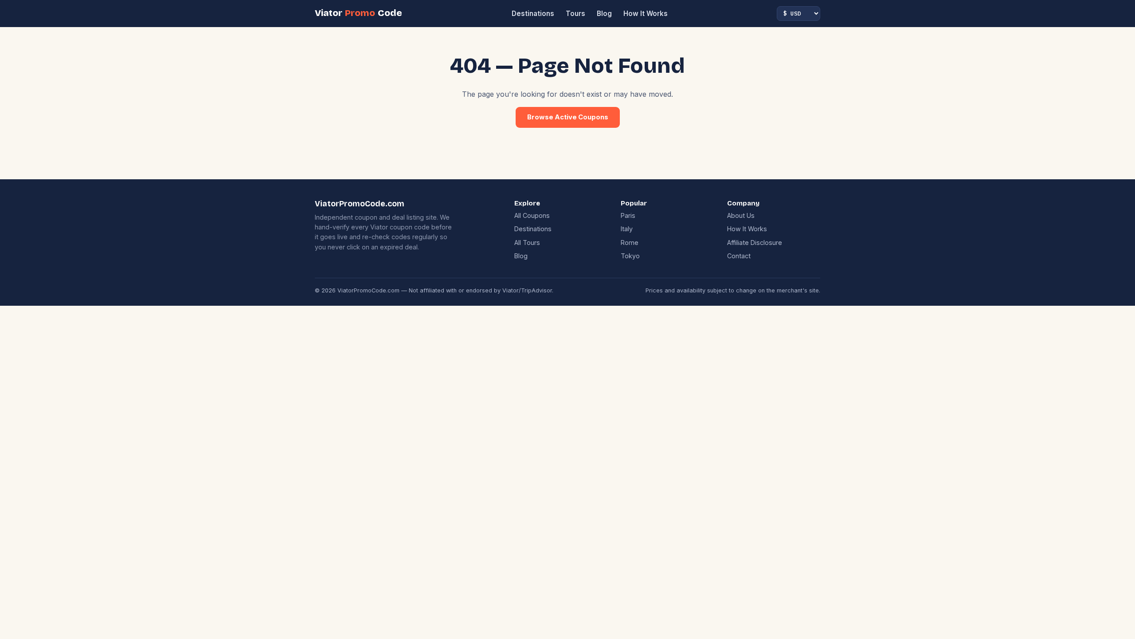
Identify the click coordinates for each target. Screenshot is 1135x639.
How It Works (645, 13)
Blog (604, 13)
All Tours (527, 242)
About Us (741, 215)
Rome (629, 242)
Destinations (533, 13)
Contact (739, 256)
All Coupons (532, 215)
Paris (628, 215)
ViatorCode (358, 13)
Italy (627, 229)
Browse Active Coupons (567, 117)
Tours (575, 13)
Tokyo (630, 256)
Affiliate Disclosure (754, 242)
